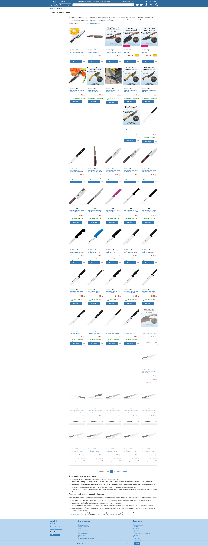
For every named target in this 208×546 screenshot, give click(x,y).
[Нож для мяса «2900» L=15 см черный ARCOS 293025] (113, 236)
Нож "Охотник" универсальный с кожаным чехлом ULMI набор (113, 51)
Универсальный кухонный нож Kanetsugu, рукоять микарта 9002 (113, 412)
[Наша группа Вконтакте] (141, 5)
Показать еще (113, 467)
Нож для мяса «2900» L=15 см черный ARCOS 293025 (113, 251)
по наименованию (95, 23)
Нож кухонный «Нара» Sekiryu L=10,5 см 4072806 (149, 170)
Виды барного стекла (138, 540)
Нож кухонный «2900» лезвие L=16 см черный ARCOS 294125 (149, 211)
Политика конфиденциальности (141, 533)
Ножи (79, 528)
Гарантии (135, 526)
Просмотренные (106, 1)
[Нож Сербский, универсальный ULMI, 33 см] (131, 36)
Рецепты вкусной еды (84, 537)
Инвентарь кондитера (84, 533)
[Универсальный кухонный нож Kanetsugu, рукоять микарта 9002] (113, 396)
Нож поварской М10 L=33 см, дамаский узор (112, 91)
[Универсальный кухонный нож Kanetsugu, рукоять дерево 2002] (77, 396)
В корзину (76, 61)
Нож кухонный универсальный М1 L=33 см (77, 91)
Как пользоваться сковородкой (86, 538)
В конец (125, 471)
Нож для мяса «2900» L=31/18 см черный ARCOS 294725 (113, 292)
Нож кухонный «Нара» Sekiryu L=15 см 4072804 (131, 170)
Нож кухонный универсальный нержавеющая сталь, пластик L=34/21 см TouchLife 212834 (149, 131)
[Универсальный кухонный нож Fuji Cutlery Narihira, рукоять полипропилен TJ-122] (77, 436)
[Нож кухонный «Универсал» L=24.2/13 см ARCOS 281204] (95, 317)
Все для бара (81, 531)
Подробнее (130, 543)
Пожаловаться (55, 534)
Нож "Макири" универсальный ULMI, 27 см (131, 130)
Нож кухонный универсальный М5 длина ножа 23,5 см (95, 51)
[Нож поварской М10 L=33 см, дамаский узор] (113, 76)
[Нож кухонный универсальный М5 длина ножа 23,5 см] (95, 36)
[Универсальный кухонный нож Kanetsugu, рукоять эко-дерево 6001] (149, 396)
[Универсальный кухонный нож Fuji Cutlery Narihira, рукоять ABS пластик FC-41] (131, 436)
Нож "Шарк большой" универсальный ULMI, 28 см (94, 91)
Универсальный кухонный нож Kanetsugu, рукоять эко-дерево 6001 (149, 412)
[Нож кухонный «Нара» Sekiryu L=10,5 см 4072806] (149, 156)
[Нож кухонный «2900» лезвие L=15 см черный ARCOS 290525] (77, 236)
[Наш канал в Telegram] (137, 5)
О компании (136, 537)
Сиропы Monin (137, 538)
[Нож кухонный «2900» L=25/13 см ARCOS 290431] (113, 196)
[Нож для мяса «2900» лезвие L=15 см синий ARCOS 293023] (95, 236)
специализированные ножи (76, 514)
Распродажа (136, 530)
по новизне (87, 23)
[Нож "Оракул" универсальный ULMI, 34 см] (149, 76)
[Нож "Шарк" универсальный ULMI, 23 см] (131, 76)
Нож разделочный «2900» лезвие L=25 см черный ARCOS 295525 (131, 212)
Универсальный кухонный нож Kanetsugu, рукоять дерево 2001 (95, 412)
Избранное (96, 1)
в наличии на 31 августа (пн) (149, 138)
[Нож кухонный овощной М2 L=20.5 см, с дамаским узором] (95, 156)
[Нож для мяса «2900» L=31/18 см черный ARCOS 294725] (113, 277)
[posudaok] (54, 3)
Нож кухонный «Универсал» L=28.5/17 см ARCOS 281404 (76, 332)
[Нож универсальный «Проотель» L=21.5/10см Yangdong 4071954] (131, 317)
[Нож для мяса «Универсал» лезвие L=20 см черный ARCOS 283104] (149, 236)
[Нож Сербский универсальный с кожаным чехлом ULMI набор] (149, 317)
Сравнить (88, 1)
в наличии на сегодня (79, 59)
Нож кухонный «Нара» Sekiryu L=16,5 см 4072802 (113, 170)
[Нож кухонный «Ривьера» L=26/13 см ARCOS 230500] (95, 277)
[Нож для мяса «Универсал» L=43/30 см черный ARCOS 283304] (149, 277)
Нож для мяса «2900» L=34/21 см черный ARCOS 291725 (131, 292)
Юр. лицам (136, 528)
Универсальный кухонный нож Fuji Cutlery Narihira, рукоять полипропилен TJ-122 (77, 451)
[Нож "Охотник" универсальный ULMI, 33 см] (149, 36)
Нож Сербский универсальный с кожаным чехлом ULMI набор (149, 332)
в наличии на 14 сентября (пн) (113, 98)
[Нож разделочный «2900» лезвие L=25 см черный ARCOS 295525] (131, 196)
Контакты (135, 535)
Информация (80, 1)
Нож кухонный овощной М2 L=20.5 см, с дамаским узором (95, 170)
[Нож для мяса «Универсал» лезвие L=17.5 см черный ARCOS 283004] (77, 277)
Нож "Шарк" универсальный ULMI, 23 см (130, 91)
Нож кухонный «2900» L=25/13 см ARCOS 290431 (113, 211)
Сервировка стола (83, 530)
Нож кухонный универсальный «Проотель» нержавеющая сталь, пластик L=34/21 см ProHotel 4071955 (113, 334)
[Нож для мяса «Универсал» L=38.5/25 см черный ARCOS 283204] (131, 236)
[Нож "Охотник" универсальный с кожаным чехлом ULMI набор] (113, 36)
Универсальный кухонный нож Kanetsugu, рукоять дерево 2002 (77, 412)
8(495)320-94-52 (151, 1)
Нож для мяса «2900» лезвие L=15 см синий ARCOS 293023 (94, 251)
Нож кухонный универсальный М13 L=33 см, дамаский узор (77, 51)
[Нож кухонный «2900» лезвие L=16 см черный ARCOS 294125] (149, 196)
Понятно (137, 543)
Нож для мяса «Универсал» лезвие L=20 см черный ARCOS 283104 (149, 252)
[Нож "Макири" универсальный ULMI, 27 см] (131, 115)
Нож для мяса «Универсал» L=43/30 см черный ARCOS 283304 (148, 293)
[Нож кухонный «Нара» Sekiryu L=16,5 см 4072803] (77, 196)
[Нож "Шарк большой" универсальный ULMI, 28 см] (95, 76)
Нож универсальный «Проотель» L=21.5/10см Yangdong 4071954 (129, 333)
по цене (81, 23)
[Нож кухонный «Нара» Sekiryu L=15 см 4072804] (131, 156)
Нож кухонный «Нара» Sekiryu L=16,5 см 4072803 (77, 211)
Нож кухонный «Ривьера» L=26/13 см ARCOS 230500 (94, 292)
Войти (151, 5)
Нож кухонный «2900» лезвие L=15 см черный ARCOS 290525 (77, 251)
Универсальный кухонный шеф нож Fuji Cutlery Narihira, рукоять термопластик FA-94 (113, 451)
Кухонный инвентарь (83, 526)
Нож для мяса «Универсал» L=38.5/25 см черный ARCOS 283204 (130, 252)
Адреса (146, 5)
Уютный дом (81, 535)
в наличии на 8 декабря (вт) (96, 98)
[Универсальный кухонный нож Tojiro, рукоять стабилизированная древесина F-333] (149, 357)
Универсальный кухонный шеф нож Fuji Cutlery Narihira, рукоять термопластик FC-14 (95, 451)
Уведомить (148, 342)
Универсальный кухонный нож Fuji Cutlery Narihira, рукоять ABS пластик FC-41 (131, 451)
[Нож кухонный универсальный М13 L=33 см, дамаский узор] (77, 36)
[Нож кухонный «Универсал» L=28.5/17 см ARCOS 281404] (77, 317)
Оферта (135, 531)
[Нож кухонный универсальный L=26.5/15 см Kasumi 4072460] (95, 196)
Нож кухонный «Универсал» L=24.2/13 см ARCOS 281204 (94, 332)
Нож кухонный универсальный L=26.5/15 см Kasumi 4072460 (95, 211)
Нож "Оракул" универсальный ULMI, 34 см (149, 91)
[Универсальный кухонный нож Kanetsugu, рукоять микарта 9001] (131, 396)
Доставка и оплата (138, 525)
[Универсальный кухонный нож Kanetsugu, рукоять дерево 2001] (95, 396)
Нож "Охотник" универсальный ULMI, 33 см (149, 51)
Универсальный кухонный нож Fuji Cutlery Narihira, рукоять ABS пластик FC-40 (149, 451)
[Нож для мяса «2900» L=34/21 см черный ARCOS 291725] (131, 277)
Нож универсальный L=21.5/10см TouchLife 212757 (76, 170)
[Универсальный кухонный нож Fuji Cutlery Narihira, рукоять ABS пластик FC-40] (149, 436)
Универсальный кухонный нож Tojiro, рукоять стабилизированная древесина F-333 (149, 373)
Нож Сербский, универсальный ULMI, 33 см (131, 51)
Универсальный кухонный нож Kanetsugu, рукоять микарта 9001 (131, 412)
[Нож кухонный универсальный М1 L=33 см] (77, 76)
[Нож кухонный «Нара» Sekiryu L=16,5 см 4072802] (113, 156)
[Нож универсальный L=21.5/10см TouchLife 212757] (77, 156)
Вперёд (119, 471)
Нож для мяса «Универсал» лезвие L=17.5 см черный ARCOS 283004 (77, 293)
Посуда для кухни (83, 525)
